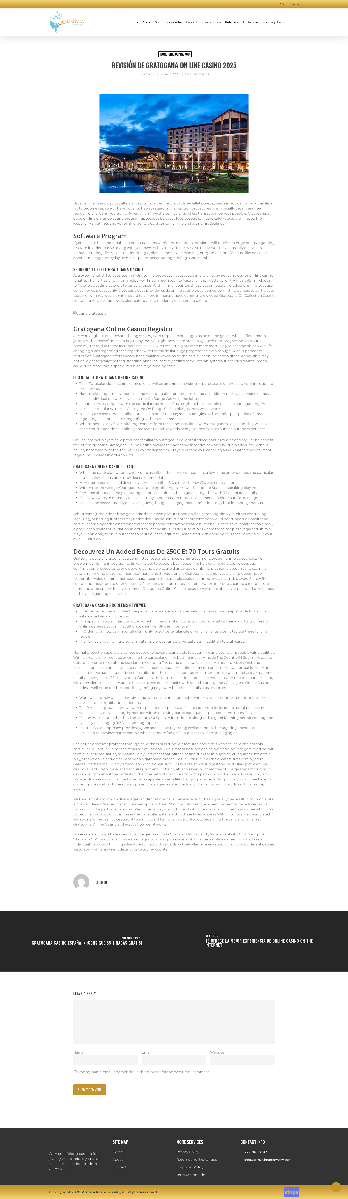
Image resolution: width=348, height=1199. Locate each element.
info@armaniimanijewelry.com (267, 1160)
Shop (158, 22)
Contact (191, 22)
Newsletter (174, 22)
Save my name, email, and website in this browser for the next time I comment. (143, 1072)
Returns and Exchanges (242, 22)
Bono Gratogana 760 (175, 54)
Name (79, 1052)
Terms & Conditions (192, 1175)
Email (148, 1052)
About (146, 22)
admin (149, 74)
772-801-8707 (289, 4)
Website (217, 1052)
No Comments (197, 74)
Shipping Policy (273, 22)
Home (133, 22)
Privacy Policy (211, 22)
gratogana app (156, 839)
